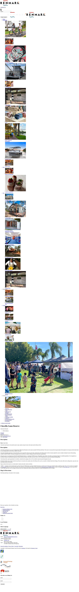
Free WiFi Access (8, 420)
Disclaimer (21, 546)
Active (6, 37)
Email (1, 580)
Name (1, 577)
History (6, 80)
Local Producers (8, 87)
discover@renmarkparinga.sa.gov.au (10, 536)
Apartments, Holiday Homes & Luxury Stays (9, 231)
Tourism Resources (6, 510)
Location (2, 433)
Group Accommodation (9, 244)
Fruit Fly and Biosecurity (9, 419)
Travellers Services (8, 413)
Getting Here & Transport (8, 412)
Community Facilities (9, 417)
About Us (7, 408)
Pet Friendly (7, 421)
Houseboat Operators (9, 296)
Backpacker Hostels (8, 270)
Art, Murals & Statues (9, 62)
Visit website (5, 437)
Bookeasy (23, 548)
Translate (9, 530)
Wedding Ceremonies (9, 341)
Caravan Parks (7, 217)
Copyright (16, 546)
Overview (2, 432)
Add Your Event (8, 334)
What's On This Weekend (8, 313)
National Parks (7, 105)
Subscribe (2, 584)
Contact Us (7, 418)
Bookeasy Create (34, 548)
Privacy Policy (11, 546)
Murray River (7, 166)
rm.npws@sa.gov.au (7, 435)
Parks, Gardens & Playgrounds (8, 141)
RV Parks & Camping (9, 257)
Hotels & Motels (8, 200)
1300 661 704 (3, 7)
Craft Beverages (8, 44)
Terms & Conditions (4, 546)
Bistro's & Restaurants (9, 174)
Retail (6, 122)
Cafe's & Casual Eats (9, 192)
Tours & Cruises (8, 159)
